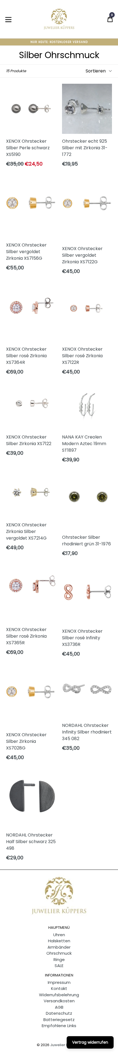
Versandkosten (59, 1001)
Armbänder (59, 947)
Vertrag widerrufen (90, 1042)
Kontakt (59, 988)
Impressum (59, 982)
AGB (59, 1007)
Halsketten (59, 941)
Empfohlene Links (59, 1025)
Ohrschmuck (59, 953)
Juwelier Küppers (65, 1044)
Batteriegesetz (59, 1019)
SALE (59, 965)
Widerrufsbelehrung (59, 995)
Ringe (59, 959)
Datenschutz (59, 1013)
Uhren (59, 935)
